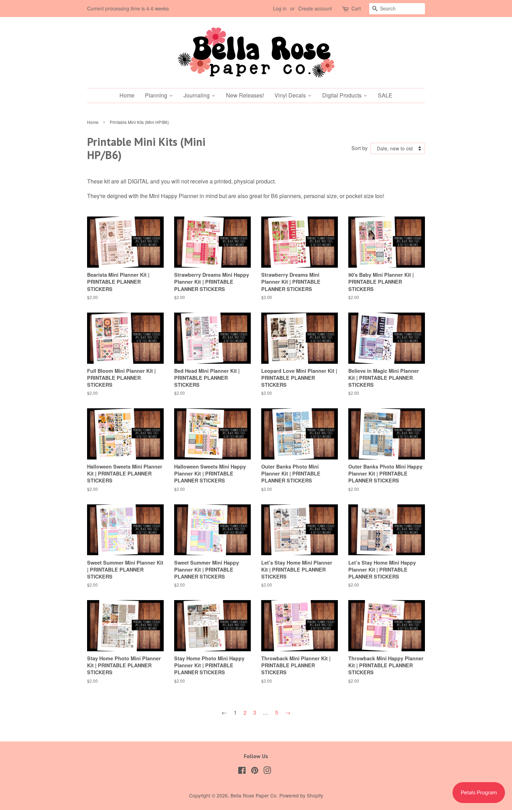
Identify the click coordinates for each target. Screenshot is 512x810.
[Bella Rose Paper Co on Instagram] (267, 771)
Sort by (359, 147)
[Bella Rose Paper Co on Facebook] (242, 771)
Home (93, 122)
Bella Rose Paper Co (254, 795)
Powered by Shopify (301, 795)
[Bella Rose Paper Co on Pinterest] (254, 771)
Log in (280, 8)
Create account (315, 8)
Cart (356, 8)
